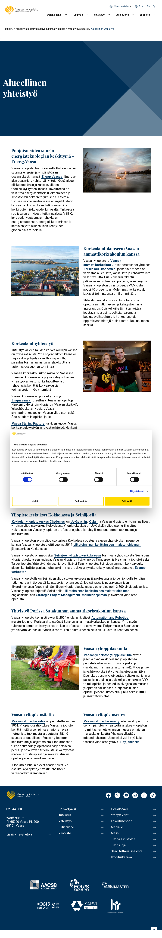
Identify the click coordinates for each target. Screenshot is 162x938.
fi (139, 6)
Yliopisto (145, 14)
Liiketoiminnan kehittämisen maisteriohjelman (96, 591)
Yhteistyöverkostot (78, 28)
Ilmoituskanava (121, 857)
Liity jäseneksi (130, 742)
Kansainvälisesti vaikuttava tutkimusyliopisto (40, 28)
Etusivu (9, 28)
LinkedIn (144, 795)
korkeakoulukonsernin (99, 269)
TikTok (153, 795)
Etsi (148, 6)
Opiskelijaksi (54, 14)
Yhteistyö (99, 14)
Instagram (135, 795)
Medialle (117, 827)
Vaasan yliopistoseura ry (101, 721)
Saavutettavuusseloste (127, 851)
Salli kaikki (127, 501)
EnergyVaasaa (52, 176)
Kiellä (35, 501)
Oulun (93, 521)
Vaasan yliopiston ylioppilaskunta (108, 655)
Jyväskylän (79, 521)
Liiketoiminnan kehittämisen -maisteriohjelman (107, 545)
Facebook (108, 795)
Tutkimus (77, 14)
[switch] (63, 479)
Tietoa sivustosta (123, 839)
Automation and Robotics (109, 617)
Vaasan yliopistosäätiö (28, 721)
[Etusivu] (21, 10)
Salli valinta (81, 501)
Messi (115, 833)
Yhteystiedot (120, 815)
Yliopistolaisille (121, 6)
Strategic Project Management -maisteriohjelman (71, 595)
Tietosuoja (118, 845)
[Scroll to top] (154, 930)
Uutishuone (122, 14)
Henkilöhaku (119, 809)
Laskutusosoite (121, 821)
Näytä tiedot (137, 491)
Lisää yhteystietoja (19, 834)
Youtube (126, 795)
